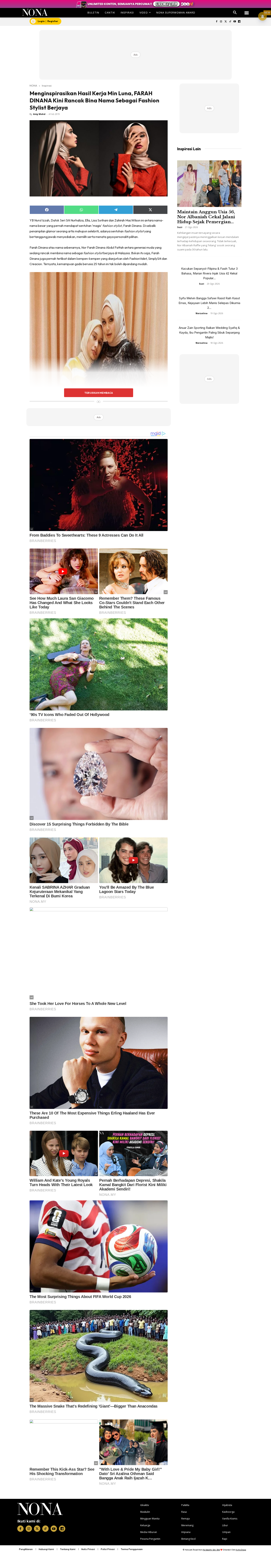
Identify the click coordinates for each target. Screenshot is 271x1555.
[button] (235, 12)
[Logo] (35, 12)
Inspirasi (47, 85)
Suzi (179, 227)
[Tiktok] (230, 21)
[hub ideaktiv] (246, 11)
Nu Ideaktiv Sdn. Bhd (211, 1550)
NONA (33, 85)
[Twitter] (225, 21)
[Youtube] (234, 21)
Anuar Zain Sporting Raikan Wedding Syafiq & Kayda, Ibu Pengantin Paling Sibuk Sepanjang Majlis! (209, 332)
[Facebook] (216, 21)
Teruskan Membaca (98, 392)
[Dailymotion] (239, 21)
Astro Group (241, 1550)
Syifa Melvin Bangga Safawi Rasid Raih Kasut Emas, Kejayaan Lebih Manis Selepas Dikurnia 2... (209, 303)
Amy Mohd (39, 114)
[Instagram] (221, 21)
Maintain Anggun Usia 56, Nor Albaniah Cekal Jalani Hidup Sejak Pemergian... (206, 216)
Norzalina (202, 313)
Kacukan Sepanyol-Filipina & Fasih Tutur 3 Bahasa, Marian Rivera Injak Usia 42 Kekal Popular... (209, 273)
